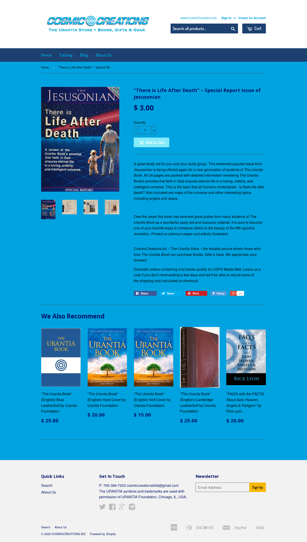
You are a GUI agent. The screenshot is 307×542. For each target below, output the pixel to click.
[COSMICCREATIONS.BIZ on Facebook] (112, 508)
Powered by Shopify (103, 534)
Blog (84, 55)
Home (46, 55)
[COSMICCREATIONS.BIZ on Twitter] (102, 508)
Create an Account (252, 18)
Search (47, 485)
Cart (257, 28)
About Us (104, 55)
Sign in (226, 18)
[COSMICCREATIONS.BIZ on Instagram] (132, 508)
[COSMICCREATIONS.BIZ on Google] (122, 508)
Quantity (140, 122)
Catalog (66, 55)
